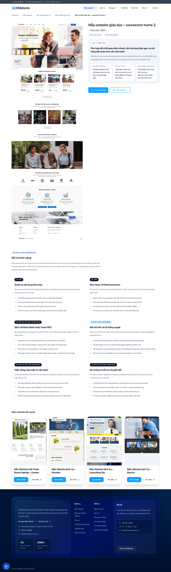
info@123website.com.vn (35, 2)
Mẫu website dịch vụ (43, 15)
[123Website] (21, 7)
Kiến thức (135, 8)
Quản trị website (79, 533)
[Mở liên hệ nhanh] (6, 566)
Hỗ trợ (144, 8)
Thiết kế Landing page (82, 524)
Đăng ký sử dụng (100, 517)
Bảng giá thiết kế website (80, 514)
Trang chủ (15, 15)
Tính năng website (100, 526)
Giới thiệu (124, 8)
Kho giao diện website (26, 521)
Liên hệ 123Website (126, 548)
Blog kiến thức (99, 509)
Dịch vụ (102, 8)
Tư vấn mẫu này (100, 90)
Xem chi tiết (21, 480)
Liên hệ (155, 8)
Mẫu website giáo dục (62, 15)
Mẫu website (88, 8)
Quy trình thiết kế (100, 521)
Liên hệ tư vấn (43, 521)
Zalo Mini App (79, 528)
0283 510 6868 (18, 2)
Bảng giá (112, 8)
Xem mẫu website (119, 90)
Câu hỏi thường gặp (101, 530)
